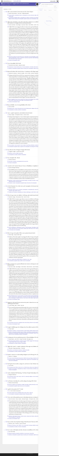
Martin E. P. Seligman (13, 356)
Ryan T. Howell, (18, 305)
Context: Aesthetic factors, (17, 66)
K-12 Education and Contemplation (14, 229)
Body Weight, (33, 56)
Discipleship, (11, 376)
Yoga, (16, 58)
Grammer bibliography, (13, 57)
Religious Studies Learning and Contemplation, (16, 18)
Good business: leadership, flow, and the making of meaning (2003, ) (21, 381)
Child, (10, 227)
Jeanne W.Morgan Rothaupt (14, 167)
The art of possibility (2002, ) (14, 63)
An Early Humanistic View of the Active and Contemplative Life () (23, 186)
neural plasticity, (27, 100)
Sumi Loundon (11, 106)
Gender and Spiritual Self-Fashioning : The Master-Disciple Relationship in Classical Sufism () (28, 372)
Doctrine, (14, 153)
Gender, (14, 376)
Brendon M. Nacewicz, (13, 73)
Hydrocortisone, (14, 296)
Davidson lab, (22, 99)
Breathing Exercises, (14, 295)
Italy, (14, 190)
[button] (57, 1)
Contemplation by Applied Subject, (14, 17)
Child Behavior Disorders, (20, 227)
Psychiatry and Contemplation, (28, 68)
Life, (25, 392)
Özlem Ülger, (11, 234)
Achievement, (11, 66)
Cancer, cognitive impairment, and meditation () (19, 113)
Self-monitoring (18, 181)
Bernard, (10, 423)
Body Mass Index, (28, 56)
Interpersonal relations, (31, 416)
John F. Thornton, (16, 423)
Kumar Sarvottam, (12, 24)
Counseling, (30, 180)
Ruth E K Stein (26, 196)
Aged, (16, 416)
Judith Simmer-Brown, (13, 13)
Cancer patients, (11, 145)
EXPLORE (52, 1)
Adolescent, (15, 56)
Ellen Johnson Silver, (20, 196)
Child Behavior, (13, 227)
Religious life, (34, 108)
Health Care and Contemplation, (14, 334)
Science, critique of (29, 392)
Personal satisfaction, (26, 66)
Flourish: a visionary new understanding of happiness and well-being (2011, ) (23, 354)
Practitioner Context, (12, 182)
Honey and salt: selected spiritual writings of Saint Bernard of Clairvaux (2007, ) (24, 421)
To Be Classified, (11, 394)
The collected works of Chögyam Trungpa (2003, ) (18, 149)
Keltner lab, (32, 322)
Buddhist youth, (11, 108)
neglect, (22, 100)
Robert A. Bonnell (12, 187)
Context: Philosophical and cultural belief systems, (23, 108)
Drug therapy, (28, 145)
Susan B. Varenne (22, 423)
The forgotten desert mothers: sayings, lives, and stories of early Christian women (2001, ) (26, 363)
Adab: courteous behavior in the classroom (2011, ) (20, 11)
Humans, (18, 57)
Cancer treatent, (23, 145)
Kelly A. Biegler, (12, 114)
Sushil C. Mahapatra (37, 24)
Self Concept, (36, 66)
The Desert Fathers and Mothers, (31, 368)
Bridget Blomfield (25, 13)
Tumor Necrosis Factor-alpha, (28, 297)
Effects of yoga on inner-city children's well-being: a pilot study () (23, 195)
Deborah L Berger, (12, 196)
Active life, (10, 161)
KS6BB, (17, 153)
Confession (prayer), (23, 340)
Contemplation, (25, 189)
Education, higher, (34, 15)
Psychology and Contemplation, (35, 146)
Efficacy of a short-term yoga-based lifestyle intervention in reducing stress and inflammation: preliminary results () (29, 264)
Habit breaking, (27, 330)
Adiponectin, (11, 56)
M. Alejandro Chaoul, (19, 114)
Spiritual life (21, 153)
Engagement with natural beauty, (24, 322)
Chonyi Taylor (11, 328)
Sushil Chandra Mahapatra (38, 266)
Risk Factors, (13, 58)
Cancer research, (17, 145)
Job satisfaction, (19, 384)
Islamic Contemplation (12, 377)
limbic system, (11, 100)
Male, (34, 57)
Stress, (35, 99)
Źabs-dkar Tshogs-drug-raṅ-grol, (15, 348)
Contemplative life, (20, 161)
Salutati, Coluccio (18, 190)
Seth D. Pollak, (28, 73)
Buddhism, (11, 153)
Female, (37, 227)
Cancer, (10, 259)
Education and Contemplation (32, 182)
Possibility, (31, 66)
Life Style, (26, 57)
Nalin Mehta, (31, 24)
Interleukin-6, (22, 57)
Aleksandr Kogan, (25, 398)
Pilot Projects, (21, 228)
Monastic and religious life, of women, (36, 367)
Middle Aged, (37, 57)
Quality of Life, (37, 145)
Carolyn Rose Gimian (20, 151)
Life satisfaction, (36, 322)
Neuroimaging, (30, 99)
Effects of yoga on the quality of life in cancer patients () (21, 233)
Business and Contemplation (25, 385)
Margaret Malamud (12, 374)
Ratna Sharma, (29, 266)
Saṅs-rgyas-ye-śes (30, 339)
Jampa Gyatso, (12, 339)
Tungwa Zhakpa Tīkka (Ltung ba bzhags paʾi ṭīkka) (17, 341)
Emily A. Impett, (19, 398)
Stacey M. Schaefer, (21, 73)
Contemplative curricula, (26, 15)
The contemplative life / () (13, 157)
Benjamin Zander (22, 65)
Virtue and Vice (25, 161)
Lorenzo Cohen (26, 114)
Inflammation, (20, 296)
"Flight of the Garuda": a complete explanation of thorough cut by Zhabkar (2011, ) (24, 346)
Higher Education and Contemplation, (30, 18)
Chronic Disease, (21, 295)
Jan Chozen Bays (12, 431)
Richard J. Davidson (34, 73)
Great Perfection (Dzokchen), (17, 350)
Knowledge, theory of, (21, 392)
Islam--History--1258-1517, (20, 376)
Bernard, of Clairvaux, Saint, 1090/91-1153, (16, 425)
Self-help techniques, (12, 181)
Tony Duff (23, 348)
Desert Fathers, (15, 367)
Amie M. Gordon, (12, 398)
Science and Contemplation (13, 360)
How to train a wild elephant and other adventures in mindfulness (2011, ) (22, 429)
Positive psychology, (29, 358)
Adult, (18, 56)
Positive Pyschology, (12, 359)
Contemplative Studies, (18, 15)
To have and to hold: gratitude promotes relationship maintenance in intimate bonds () (27, 397)
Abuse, (10, 99)
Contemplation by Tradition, (24, 17)
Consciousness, (26, 433)
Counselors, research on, (36, 180)
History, (28, 367)
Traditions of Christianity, (13, 192)
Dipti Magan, (18, 24)
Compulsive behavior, (20, 330)
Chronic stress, (17, 99)
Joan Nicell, (17, 339)
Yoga (30, 259)
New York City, (16, 228)
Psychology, (26, 384)
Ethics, (38, 15)
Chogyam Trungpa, (12, 151)
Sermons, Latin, (37, 425)
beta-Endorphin (38, 297)
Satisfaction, (25, 259)
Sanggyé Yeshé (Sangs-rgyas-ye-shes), (35, 340)
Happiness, (14, 384)
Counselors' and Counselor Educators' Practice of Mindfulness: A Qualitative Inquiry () (27, 165)
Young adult (19, 58)
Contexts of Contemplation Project (14, 60)
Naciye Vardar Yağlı (17, 234)
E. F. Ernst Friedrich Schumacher (15, 390)
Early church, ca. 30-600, (22, 367)
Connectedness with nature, (13, 322)
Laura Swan (11, 365)
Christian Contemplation (13, 162)
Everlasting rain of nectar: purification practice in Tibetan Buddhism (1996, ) (23, 337)
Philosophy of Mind (29, 394)
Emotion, (26, 99)
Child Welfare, (33, 227)
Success (36, 384)
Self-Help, (10, 68)
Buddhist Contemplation (22, 109)
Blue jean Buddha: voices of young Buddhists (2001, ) (18, 104)
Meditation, (33, 145)
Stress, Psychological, (36, 228)
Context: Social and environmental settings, (20, 180)
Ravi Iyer (22, 305)
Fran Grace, (19, 13)
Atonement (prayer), (12, 340)
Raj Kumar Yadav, (24, 24)
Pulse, (10, 58)
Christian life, (26, 425)
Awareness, (11, 180)
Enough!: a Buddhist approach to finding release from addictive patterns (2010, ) (24, 327)
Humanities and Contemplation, (34, 17)
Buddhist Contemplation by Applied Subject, (16, 332)
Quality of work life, (32, 384)
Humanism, (11, 190)
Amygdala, (13, 99)
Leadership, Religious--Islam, (30, 376)
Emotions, (18, 416)
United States (11, 16)
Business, (10, 384)
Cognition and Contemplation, (25, 146)
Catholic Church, (15, 189)
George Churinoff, (23, 339)
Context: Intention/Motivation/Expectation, (16, 358)
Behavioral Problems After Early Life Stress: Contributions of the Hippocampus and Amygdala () (29, 71)
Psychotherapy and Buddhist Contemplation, (26, 333)
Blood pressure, (22, 56)
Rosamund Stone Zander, (13, 65)
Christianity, (14, 161)
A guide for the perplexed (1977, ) (15, 389)
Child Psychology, (28, 227)
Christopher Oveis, (32, 398)
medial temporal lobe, (17, 100)
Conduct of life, (11, 15)
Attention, (10, 433)
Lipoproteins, (30, 57)
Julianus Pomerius (12, 159)
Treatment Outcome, (19, 297)
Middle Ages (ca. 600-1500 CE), (31, 192)
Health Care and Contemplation (25, 260)
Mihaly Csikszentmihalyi (13, 382)
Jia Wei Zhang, (11, 305)
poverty (31, 100)
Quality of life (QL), (20, 259)
